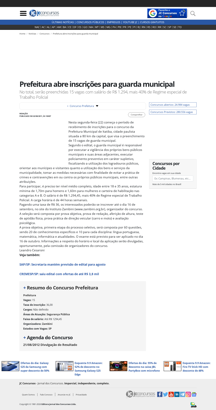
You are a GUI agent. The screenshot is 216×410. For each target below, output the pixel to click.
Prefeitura (29, 295)
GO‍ (85, 27)
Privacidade (81, 394)
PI (134, 27)
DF (74, 27)
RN (143, 27)
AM (59, 27)
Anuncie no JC (64, 394)
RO (154, 27)
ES (79, 27)
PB (119, 27)
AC (43, 27)
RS (148, 27)
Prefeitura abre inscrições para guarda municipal (75, 33)
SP (169, 27)
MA (91, 27)
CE (69, 27)
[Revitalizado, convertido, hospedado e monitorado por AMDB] (194, 404)
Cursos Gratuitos (152, 22)
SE (174, 27)
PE (129, 27)
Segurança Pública (58, 314)
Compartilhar (136, 114)
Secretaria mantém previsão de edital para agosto (62, 264)
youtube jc (130, 22)
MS (102, 27)
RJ (139, 27)
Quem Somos (28, 394)
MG (108, 27)
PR (124, 27)
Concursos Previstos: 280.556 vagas (172, 112)
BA (64, 27)
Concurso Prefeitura (80, 106)
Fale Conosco (46, 394)
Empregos (113, 22)
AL (48, 27)
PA (114, 27)
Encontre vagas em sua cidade (166, 173)
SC (164, 27)
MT (97, 27)
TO (180, 27)
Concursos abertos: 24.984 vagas (170, 104)
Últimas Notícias (63, 22)
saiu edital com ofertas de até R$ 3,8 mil (59, 274)
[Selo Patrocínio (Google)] (167, 13)
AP (53, 27)
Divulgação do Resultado (50, 345)
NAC (37, 27)
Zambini (47, 324)
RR (159, 27)
